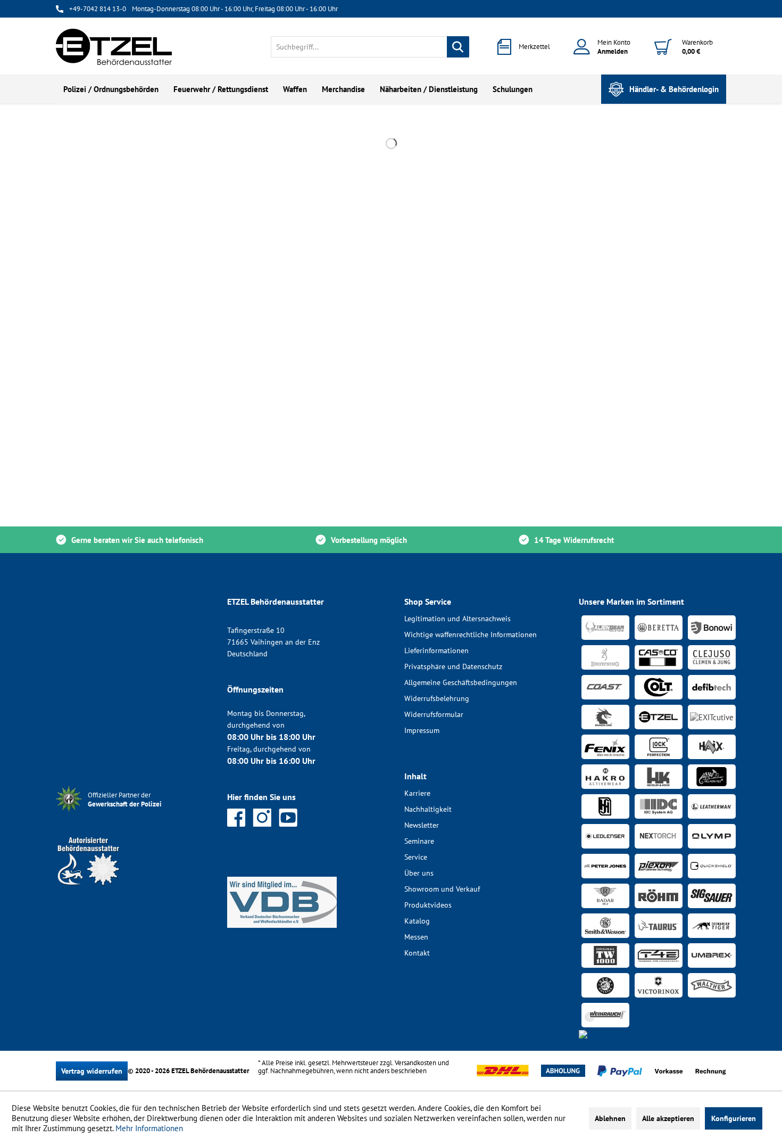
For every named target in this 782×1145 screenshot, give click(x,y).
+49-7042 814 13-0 (97, 8)
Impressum (421, 730)
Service (415, 857)
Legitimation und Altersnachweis (457, 618)
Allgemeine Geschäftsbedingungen (460, 682)
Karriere (417, 793)
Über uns (419, 873)
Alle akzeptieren (668, 1118)
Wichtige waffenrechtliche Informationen (470, 634)
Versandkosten (415, 1062)
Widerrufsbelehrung (436, 698)
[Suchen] (458, 46)
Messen (416, 937)
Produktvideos (428, 905)
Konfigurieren (733, 1118)
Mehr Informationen (149, 1128)
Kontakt (417, 953)
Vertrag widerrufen (91, 1071)
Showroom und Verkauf (442, 889)
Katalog (417, 921)
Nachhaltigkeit (428, 809)
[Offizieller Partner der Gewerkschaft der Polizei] (133, 813)
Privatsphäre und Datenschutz (453, 666)
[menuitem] (370, 46)
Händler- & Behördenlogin (674, 89)
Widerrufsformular (433, 714)
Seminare (419, 841)
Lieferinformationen (436, 650)
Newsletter (421, 825)
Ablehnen (610, 1118)
